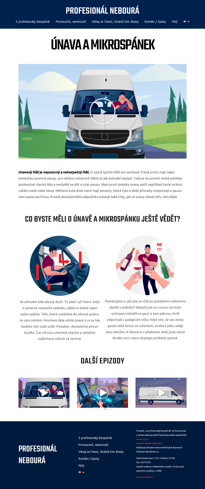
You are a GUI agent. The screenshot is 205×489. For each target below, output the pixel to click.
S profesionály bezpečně (33, 21)
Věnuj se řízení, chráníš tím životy (115, 21)
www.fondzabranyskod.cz (149, 443)
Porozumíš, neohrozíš (71, 21)
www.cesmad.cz (144, 477)
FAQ (175, 21)
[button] (102, 111)
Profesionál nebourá (102, 11)
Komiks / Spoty (155, 21)
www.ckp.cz (142, 439)
